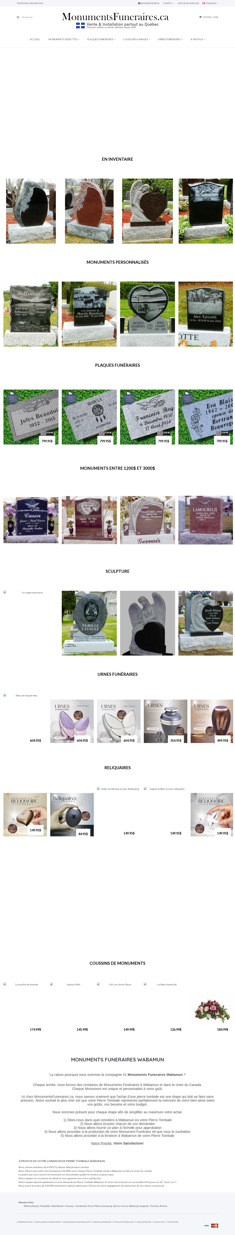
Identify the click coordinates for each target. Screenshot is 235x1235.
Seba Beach (57, 1205)
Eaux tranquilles (16, 345)
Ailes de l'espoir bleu (16, 744)
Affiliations (172, 1222)
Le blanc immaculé (153, 1032)
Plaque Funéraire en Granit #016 (135, 444)
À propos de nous (25, 1222)
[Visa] (206, 1225)
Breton (163, 1205)
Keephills (45, 1205)
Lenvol (11, 551)
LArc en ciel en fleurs (108, 1032)
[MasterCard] (214, 1225)
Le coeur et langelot (193, 654)
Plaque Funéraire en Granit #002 (18, 444)
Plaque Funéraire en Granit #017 (193, 444)
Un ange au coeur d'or (136, 242)
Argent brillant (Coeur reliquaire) (156, 838)
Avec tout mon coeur (136, 345)
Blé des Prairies (203, 742)
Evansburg (106, 1205)
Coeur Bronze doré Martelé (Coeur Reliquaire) (15, 836)
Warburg (133, 1205)
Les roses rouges (75, 242)
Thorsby (154, 1205)
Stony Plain (94, 1205)
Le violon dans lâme (76, 654)
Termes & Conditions (102, 1222)
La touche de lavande (14, 1032)
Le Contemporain (202, 1032)
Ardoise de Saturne (153, 744)
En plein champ (74, 345)
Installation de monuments (48, 1222)
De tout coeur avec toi (136, 654)
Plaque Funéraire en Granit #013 (76, 444)
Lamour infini (61, 1031)
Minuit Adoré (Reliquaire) (62, 837)
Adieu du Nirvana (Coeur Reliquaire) (109, 838)
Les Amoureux (73, 551)
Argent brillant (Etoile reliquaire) (202, 838)
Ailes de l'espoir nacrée (109, 744)
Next (123, 170)
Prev (112, 170)
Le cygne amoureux (18, 654)
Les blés (128, 551)
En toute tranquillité (124, 1222)
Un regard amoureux (194, 242)
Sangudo (144, 1205)
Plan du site (159, 1222)
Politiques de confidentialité (76, 1222)
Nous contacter (144, 1222)
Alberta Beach (31, 1205)
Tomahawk (81, 1205)
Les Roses (12, 242)
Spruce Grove (120, 1205)
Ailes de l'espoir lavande (63, 744)
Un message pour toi (194, 551)
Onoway (69, 1205)
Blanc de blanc (190, 345)
